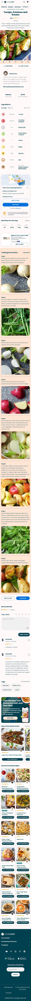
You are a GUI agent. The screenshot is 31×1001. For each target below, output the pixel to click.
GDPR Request (8, 987)
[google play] (9, 958)
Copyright (8, 993)
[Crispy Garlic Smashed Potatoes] (23, 781)
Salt (19, 160)
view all (27, 726)
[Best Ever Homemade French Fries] (8, 781)
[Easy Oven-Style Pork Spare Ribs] (12, 745)
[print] (3, 62)
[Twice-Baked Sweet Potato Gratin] (23, 912)
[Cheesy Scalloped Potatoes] (8, 807)
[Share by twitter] (22, 62)
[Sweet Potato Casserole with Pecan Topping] (23, 860)
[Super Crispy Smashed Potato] (8, 833)
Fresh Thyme (22, 133)
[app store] (22, 958)
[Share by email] (28, 62)
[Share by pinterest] (9, 62)
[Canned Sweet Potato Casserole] (8, 886)
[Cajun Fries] (23, 833)
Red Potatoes (21, 120)
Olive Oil (20, 153)
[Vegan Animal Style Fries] (8, 860)
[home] (9, 2)
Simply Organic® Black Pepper (23, 167)
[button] (2, 2)
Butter (20, 147)
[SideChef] (8, 935)
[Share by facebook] (15, 62)
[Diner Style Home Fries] (23, 886)
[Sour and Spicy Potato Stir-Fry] (8, 912)
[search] (24, 2)
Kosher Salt (21, 127)
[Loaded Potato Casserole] (23, 807)
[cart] (27, 2)
